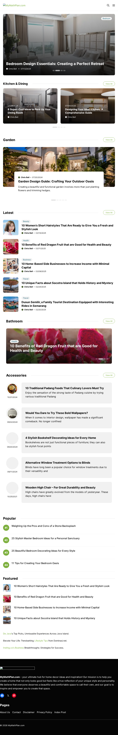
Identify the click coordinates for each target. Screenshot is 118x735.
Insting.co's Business (13, 647)
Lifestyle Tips (41, 640)
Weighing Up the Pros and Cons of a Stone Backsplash (44, 525)
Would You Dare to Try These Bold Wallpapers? (56, 413)
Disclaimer (29, 712)
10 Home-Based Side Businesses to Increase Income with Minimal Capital (56, 607)
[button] (108, 5)
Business (27, 259)
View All (109, 84)
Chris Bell (14, 117)
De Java (7, 633)
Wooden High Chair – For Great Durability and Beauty (60, 487)
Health (26, 240)
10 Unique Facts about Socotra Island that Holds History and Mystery (67, 283)
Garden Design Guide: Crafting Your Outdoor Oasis (56, 181)
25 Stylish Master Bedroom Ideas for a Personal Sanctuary (46, 538)
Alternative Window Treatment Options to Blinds (57, 462)
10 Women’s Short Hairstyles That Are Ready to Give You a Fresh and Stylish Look (62, 586)
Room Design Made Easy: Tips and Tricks (43, 63)
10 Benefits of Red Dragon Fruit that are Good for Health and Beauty (66, 244)
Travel (25, 279)
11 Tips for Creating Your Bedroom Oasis (35, 563)
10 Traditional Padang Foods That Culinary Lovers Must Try (64, 388)
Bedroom (106, 18)
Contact (16, 712)
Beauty (26, 221)
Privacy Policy (44, 712)
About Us (5, 712)
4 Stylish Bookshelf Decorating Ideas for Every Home (60, 437)
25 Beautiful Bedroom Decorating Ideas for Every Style (43, 550)
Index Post (60, 712)
